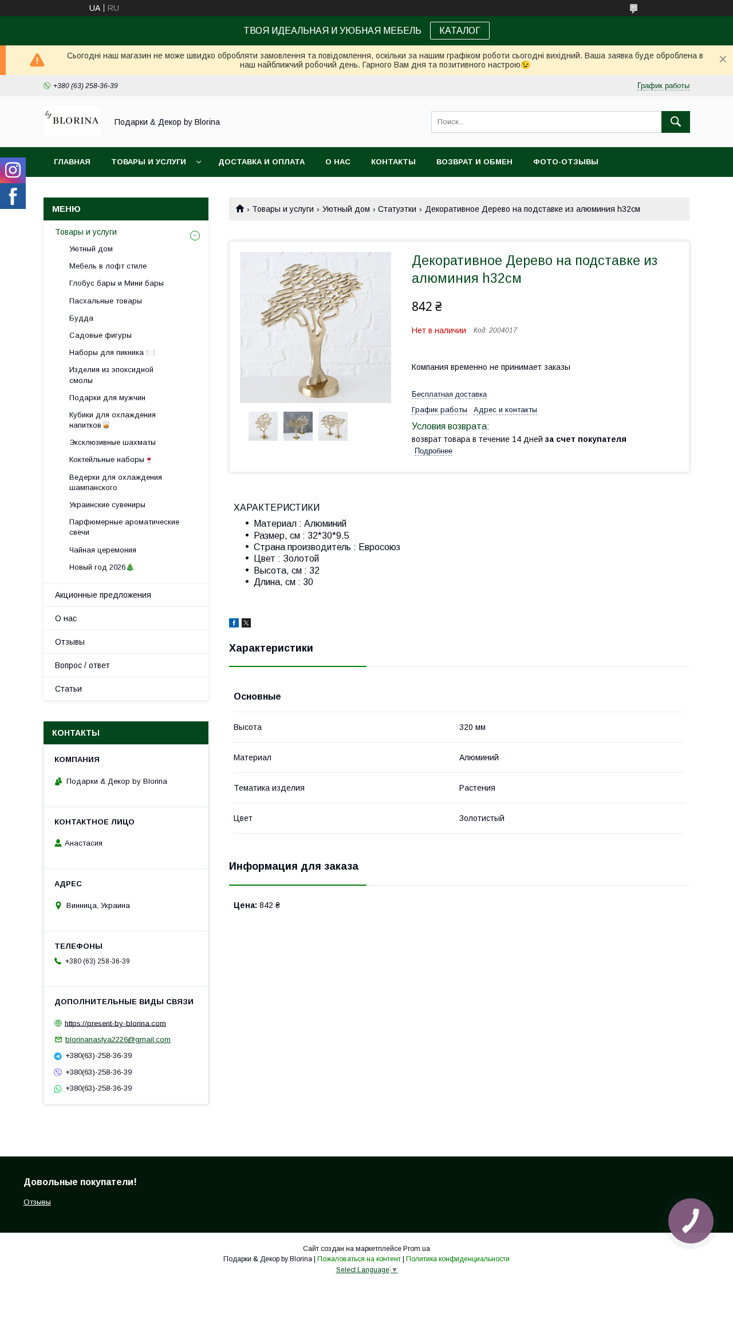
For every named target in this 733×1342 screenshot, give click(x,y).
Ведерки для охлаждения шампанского (115, 482)
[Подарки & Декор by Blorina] (72, 132)
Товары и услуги (148, 161)
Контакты (393, 161)
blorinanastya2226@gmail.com (118, 1039)
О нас (337, 161)
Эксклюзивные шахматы (112, 442)
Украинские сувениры (107, 504)
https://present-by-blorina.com (115, 1023)
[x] (246, 624)
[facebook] (234, 624)
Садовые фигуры (100, 335)
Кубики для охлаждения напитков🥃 (112, 420)
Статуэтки (397, 209)
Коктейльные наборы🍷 (111, 459)
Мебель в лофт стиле (108, 266)
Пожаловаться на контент (359, 1259)
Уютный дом (346, 209)
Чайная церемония (102, 550)
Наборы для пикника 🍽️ (112, 352)
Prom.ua (416, 1249)
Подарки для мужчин (107, 397)
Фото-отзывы (565, 161)
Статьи (68, 688)
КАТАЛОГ (459, 30)
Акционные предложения (103, 594)
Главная (72, 161)
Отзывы (70, 641)
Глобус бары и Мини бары (116, 283)
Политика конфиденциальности (458, 1259)
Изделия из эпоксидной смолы (111, 374)
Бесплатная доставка (449, 394)
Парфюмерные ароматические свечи (124, 527)
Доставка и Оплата (261, 161)
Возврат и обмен (474, 161)
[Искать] (675, 122)
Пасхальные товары (105, 301)
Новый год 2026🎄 (102, 567)
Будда (81, 318)
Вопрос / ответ (82, 665)
